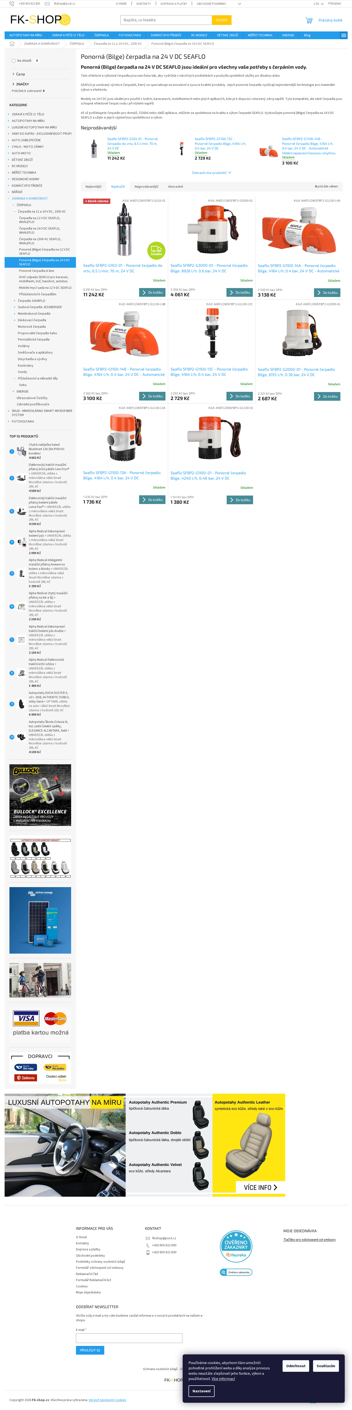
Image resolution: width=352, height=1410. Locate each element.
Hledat (222, 20)
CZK (317, 4)
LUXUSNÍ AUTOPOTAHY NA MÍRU (34, 127)
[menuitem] (26, 35)
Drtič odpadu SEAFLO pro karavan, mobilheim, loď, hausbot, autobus (43, 279)
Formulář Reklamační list (93, 1280)
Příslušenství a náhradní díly (38, 378)
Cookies (82, 1286)
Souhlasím (326, 1366)
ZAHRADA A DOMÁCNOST (30, 198)
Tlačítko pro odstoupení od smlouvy (309, 1240)
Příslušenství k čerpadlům (37, 294)
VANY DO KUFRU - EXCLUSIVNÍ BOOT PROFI (42, 133)
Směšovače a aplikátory (35, 352)
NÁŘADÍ (17, 192)
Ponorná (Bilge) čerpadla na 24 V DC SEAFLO (44, 262)
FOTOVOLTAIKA (23, 421)
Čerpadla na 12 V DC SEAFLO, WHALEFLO (39, 220)
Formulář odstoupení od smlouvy (100, 1267)
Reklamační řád (87, 1274)
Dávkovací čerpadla (32, 320)
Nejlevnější (93, 186)
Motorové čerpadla (32, 326)
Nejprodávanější (146, 186)
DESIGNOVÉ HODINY (25, 179)
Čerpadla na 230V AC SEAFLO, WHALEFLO (40, 241)
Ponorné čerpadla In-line (36, 270)
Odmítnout (296, 1366)
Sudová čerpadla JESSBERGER (40, 307)
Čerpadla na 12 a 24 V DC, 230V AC (42, 211)
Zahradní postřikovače (33, 404)
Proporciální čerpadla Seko (37, 333)
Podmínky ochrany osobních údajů (100, 1261)
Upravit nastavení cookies (107, 1400)
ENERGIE (23, 391)
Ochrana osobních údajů (160, 1369)
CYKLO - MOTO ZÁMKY (28, 146)
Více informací (223, 1378)
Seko (23, 385)
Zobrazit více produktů (209, 173)
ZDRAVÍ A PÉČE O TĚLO (28, 114)
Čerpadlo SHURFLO (31, 300)
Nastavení (201, 1391)
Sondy (22, 372)
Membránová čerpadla (34, 313)
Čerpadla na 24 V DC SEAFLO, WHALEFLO (39, 230)
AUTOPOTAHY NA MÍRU (28, 121)
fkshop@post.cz (164, 1238)
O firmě (121, 4)
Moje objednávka (88, 1292)
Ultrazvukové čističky (32, 398)
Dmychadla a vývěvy (32, 359)
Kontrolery (25, 365)
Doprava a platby (174, 4)
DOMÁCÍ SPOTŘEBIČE (27, 185)
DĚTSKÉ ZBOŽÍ (22, 159)
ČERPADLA (24, 205)
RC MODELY (20, 166)
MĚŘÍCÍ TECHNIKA (24, 172)
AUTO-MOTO (21, 153)
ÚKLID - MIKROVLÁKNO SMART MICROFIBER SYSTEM (42, 412)
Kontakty (143, 4)
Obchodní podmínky (211, 4)
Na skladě (27, 60)
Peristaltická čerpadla (34, 339)
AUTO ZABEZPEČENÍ (26, 140)
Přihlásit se (90, 1350)
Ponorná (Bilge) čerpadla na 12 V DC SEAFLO (44, 251)
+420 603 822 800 (164, 1245)
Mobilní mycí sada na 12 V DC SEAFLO (45, 287)
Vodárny (24, 346)
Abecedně (175, 186)
